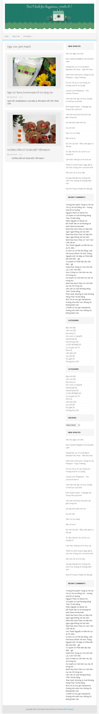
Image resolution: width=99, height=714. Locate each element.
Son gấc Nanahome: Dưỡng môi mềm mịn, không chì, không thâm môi (79, 181)
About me (16, 36)
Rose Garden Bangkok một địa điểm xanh (80, 60)
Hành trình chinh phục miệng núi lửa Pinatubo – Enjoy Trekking (80, 76)
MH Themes (69, 709)
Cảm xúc (69, 330)
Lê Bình (69, 307)
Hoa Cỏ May (70, 272)
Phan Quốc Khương (73, 294)
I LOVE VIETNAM (72, 344)
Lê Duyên (69, 215)
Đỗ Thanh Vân (71, 223)
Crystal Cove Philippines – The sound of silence (77, 91)
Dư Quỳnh (70, 278)
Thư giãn (69, 359)
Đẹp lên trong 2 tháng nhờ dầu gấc (79, 188)
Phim (68, 350)
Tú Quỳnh (69, 261)
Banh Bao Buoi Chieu (74, 229)
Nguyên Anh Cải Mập (74, 256)
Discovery (69, 333)
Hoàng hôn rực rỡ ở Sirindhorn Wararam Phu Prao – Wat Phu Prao (79, 68)
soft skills (69, 353)
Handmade (70, 339)
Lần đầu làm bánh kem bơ (76, 122)
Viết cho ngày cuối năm (75, 53)
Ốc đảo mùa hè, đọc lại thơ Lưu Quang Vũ (78, 152)
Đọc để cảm (70, 128)
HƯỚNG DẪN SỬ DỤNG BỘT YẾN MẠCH (28, 149)
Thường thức (70, 361)
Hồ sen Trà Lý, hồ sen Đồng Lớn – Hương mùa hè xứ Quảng (78, 83)
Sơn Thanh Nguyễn (73, 245)
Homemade (70, 342)
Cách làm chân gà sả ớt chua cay (78, 159)
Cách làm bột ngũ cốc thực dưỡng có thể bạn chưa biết (79, 99)
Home (6, 36)
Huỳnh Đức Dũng (72, 267)
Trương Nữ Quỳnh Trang (75, 204)
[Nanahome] (50, 16)
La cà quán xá (71, 347)
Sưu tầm (69, 356)
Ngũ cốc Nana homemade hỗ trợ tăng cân (30, 92)
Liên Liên (69, 288)
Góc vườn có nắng (73, 336)
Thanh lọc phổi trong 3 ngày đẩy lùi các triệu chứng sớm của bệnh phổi (79, 166)
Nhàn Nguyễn (71, 221)
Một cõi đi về (71, 138)
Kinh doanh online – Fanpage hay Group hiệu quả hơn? (78, 107)
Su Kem (69, 250)
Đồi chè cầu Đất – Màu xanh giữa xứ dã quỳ (79, 144)
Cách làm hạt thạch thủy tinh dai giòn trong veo (78, 115)
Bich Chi (69, 299)
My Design (27, 36)
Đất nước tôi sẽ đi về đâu (75, 172)
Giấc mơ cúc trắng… (73, 133)
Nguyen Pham (71, 213)
